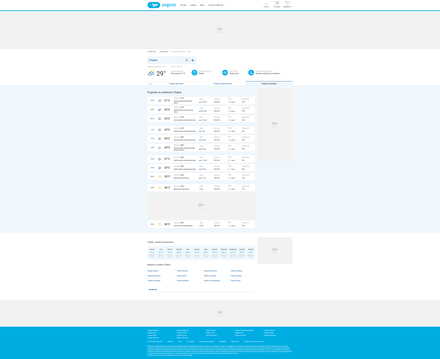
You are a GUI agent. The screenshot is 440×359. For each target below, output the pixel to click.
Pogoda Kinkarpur (236, 276)
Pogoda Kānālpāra (183, 281)
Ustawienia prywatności (207, 341)
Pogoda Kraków (182, 333)
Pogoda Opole (152, 335)
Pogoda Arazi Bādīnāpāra (212, 281)
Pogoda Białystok (153, 330)
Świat (202, 5)
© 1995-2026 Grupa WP (155, 341)
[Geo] (193, 60)
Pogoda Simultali (182, 271)
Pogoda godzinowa (176, 83)
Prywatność (190, 341)
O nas (180, 341)
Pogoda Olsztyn (269, 333)
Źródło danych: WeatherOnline (254, 341)
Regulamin (222, 341)
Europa (193, 5)
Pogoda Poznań (182, 335)
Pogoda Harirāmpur (210, 276)
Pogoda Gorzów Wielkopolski (244, 330)
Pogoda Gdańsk (211, 330)
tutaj (190, 355)
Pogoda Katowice (269, 330)
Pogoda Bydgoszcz (183, 330)
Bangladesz (164, 51)
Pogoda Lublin (210, 333)
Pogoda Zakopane (182, 338)
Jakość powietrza (215, 5)
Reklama (170, 341)
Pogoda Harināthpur (153, 281)
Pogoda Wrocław (153, 338)
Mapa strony (235, 341)
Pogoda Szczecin (240, 335)
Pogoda (169, 5)
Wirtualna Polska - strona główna (153, 5)
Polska (183, 5)
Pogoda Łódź (239, 333)
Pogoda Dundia (182, 276)
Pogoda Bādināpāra (153, 276)
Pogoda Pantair (236, 281)
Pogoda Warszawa (270, 335)
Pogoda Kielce (152, 333)
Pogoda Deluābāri (236, 271)
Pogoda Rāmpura (153, 271)
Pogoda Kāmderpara (210, 271)
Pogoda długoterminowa (223, 83)
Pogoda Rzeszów (211, 335)
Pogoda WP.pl (152, 51)
